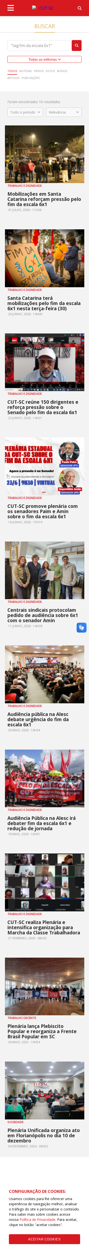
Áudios (62, 71)
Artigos (13, 78)
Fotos (50, 71)
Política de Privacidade (37, 1219)
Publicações (31, 78)
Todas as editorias (43, 59)
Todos (12, 71)
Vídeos (39, 71)
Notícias (25, 71)
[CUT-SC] (44, 8)
